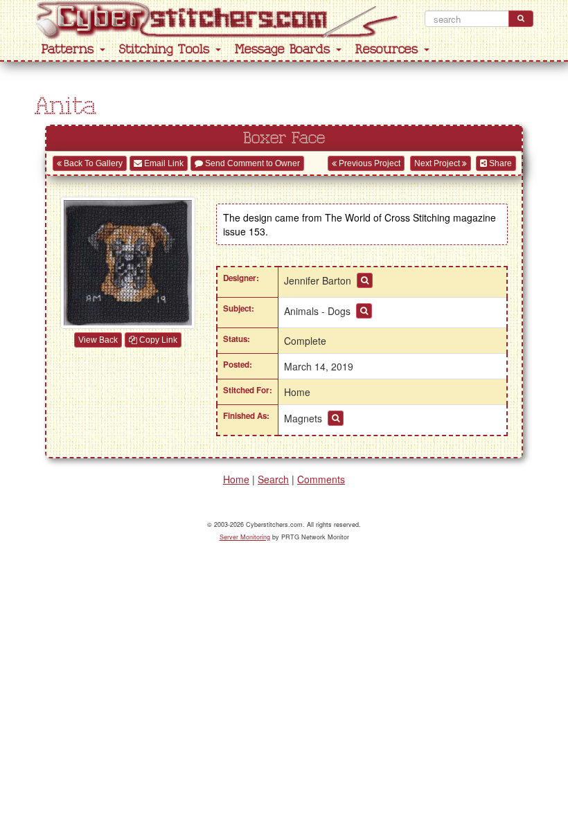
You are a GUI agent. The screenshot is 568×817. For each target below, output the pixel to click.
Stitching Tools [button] (166, 49)
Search (273, 479)
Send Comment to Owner (251, 163)
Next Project (438, 163)
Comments (321, 479)
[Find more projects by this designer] (365, 280)
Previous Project (368, 163)
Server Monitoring (245, 536)
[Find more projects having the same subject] (364, 310)
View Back (98, 340)
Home (236, 479)
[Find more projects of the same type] (336, 418)
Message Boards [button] (285, 49)
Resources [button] (389, 49)
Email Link (163, 163)
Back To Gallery (92, 163)
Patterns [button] (70, 49)
